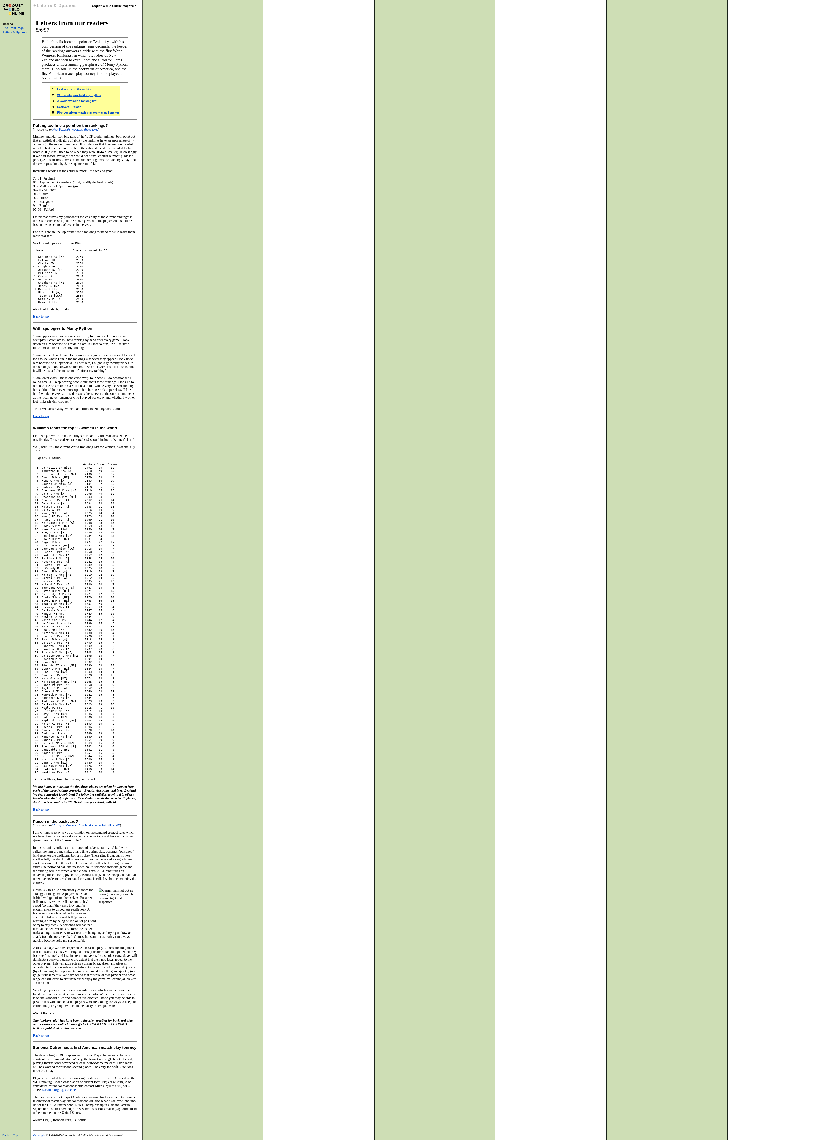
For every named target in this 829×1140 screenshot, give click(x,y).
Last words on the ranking (74, 89)
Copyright (39, 1135)
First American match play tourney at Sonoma (88, 112)
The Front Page (13, 28)
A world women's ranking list (76, 101)
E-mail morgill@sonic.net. (60, 1090)
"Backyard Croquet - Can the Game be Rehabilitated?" (86, 825)
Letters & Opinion (15, 32)
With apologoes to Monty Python (79, 95)
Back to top (41, 316)
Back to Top (10, 1135)
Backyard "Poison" (69, 106)
